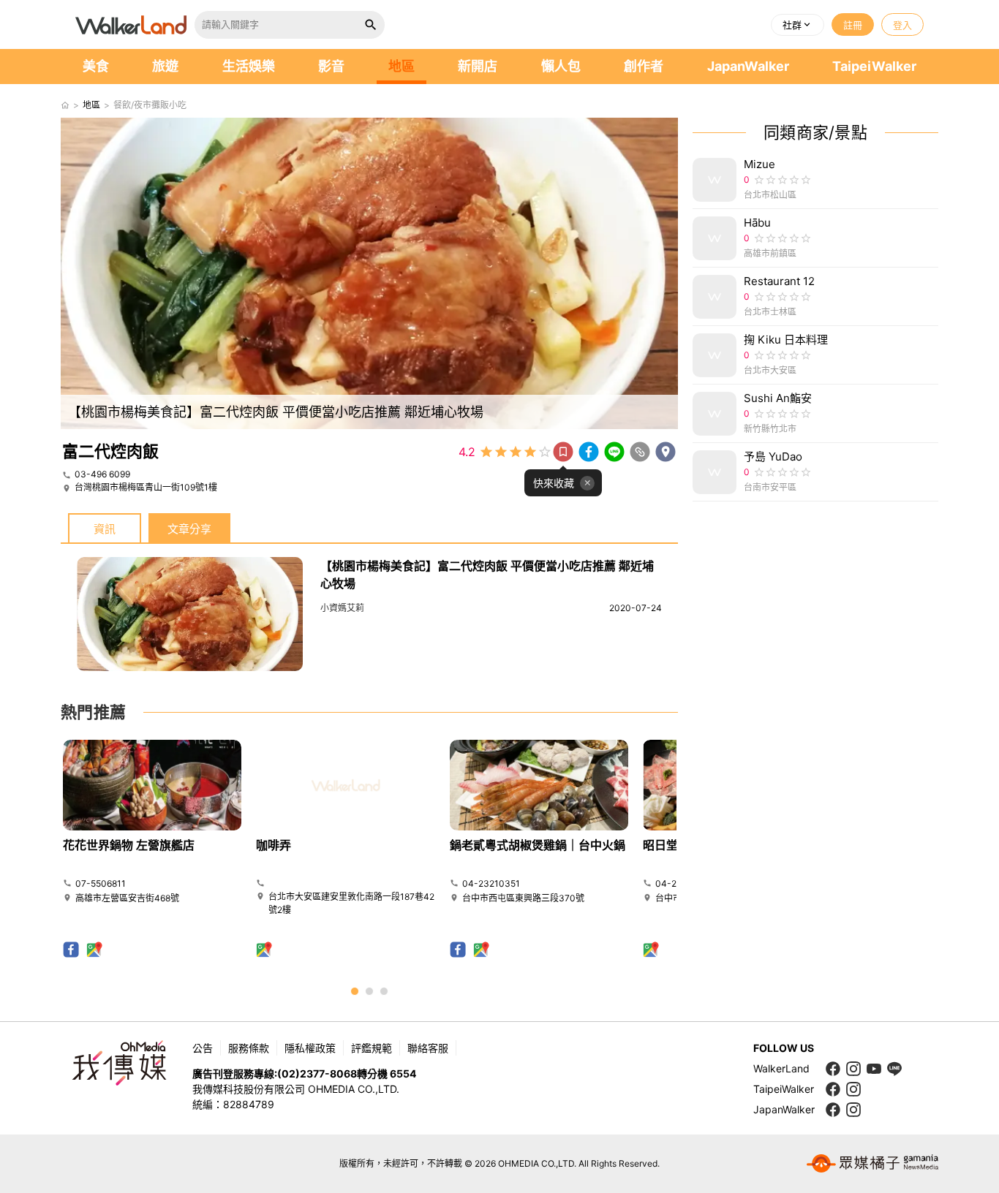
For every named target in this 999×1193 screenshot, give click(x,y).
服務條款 (248, 1048)
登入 (902, 25)
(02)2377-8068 (317, 1073)
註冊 (852, 25)
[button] (797, 25)
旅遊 (165, 66)
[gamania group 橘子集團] (872, 1163)
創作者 (643, 66)
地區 (401, 66)
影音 (331, 66)
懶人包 (561, 66)
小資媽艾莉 (342, 607)
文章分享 (189, 529)
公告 (202, 1048)
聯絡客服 (427, 1048)
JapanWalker (748, 66)
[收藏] (563, 452)
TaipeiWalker (874, 66)
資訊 (105, 529)
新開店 (477, 66)
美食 (96, 66)
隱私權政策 (310, 1048)
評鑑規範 (371, 1048)
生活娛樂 (248, 66)
